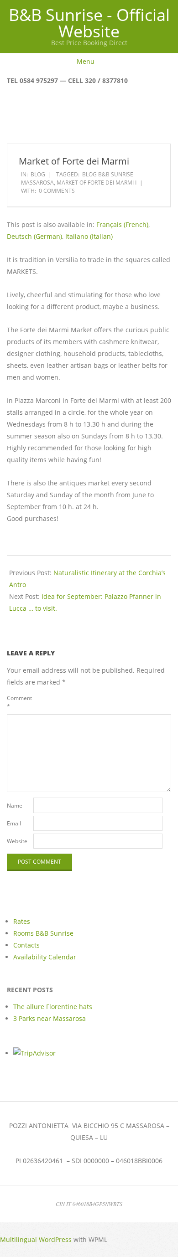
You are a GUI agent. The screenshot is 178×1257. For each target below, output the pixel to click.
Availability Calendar (44, 957)
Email (14, 823)
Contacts (26, 945)
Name (14, 805)
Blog (38, 174)
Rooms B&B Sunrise (43, 933)
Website (17, 841)
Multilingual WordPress (36, 1239)
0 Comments (57, 191)
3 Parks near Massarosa (49, 1018)
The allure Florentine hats (52, 1006)
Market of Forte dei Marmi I (96, 182)
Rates (21, 921)
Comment (19, 702)
